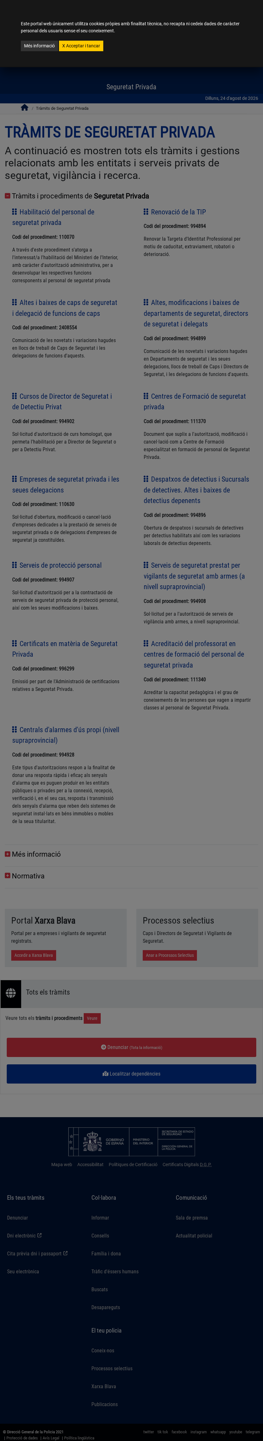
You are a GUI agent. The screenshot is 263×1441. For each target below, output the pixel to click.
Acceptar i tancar (81, 45)
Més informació (39, 45)
